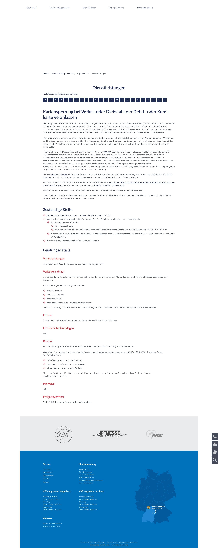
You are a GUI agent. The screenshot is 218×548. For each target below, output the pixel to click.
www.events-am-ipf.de (51, 526)
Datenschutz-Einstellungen (99, 545)
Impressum (47, 469)
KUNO (107, 151)
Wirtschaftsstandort (144, 8)
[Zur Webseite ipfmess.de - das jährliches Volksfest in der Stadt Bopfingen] (109, 435)
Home (46, 73)
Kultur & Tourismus (116, 8)
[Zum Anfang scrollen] (211, 541)
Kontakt (46, 479)
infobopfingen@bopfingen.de (92, 480)
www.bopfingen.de (86, 483)
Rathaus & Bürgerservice (59, 8)
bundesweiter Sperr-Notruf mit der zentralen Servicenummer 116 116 (78, 215)
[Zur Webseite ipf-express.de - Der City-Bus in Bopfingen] (154, 435)
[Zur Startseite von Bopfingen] (180, 5)
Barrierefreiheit (48, 475)
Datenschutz (47, 472)
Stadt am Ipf (32, 8)
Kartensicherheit (60, 174)
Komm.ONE (124, 545)
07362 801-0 (89, 475)
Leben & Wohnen (89, 8)
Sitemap (46, 482)
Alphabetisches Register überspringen (60, 94)
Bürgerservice (82, 73)
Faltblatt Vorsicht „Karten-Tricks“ (109, 185)
